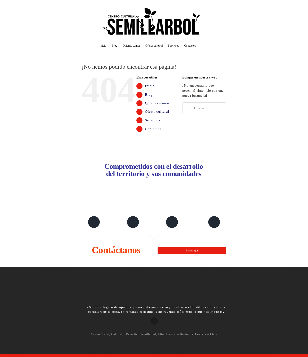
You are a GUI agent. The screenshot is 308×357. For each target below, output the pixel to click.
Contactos (153, 129)
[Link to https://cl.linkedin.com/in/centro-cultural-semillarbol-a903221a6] (133, 222)
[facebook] (140, 342)
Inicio (150, 86)
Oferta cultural (157, 112)
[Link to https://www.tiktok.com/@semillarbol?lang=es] (214, 222)
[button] (202, 46)
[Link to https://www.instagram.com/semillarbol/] (172, 222)
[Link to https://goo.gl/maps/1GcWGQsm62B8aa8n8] (154, 321)
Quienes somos (157, 103)
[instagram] (149, 342)
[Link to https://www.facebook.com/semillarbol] (94, 222)
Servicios (152, 120)
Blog (149, 95)
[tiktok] (158, 342)
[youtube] (167, 342)
